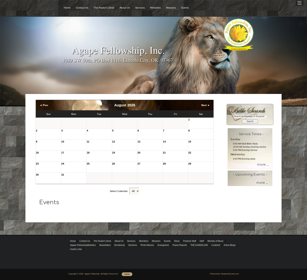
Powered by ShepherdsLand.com (224, 274)
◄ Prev (44, 105)
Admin (127, 274)
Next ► (205, 105)
